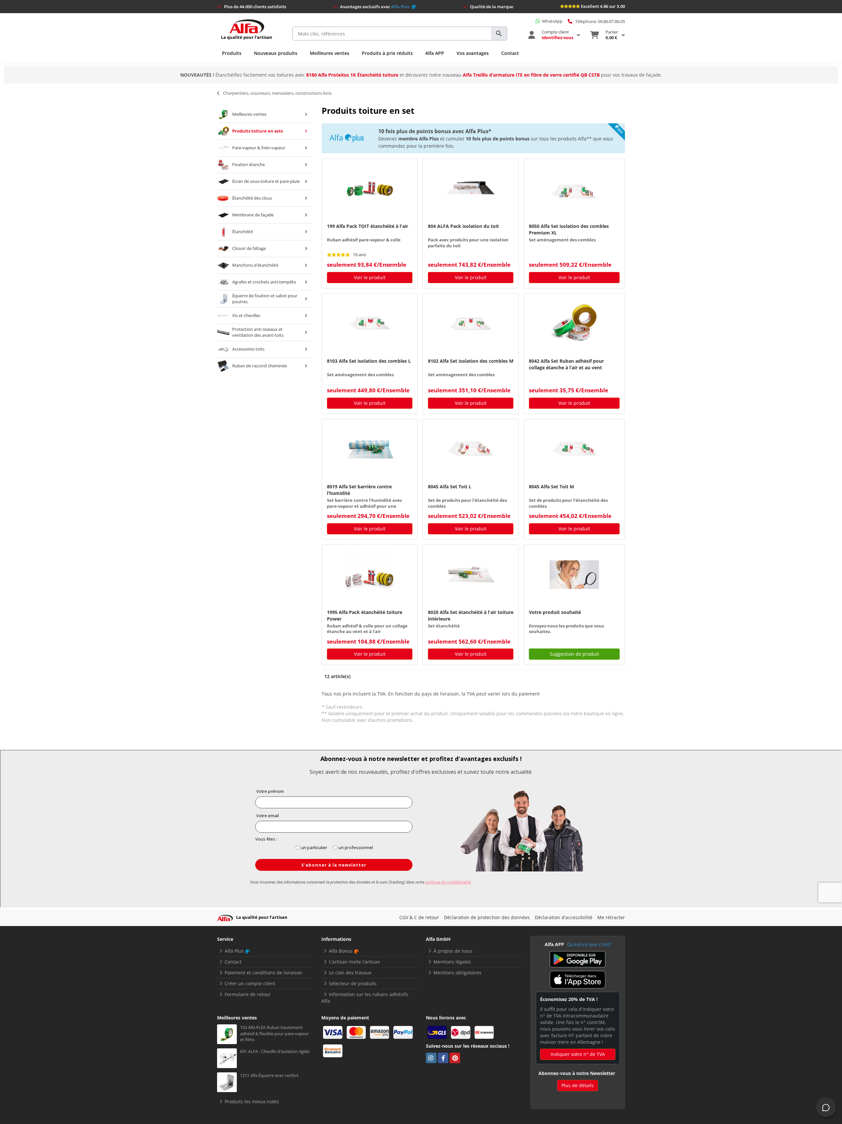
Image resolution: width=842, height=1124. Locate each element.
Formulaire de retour (248, 994)
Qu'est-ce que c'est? (589, 944)
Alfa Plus (400, 7)
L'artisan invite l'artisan (354, 962)
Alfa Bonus (341, 951)
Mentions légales (452, 962)
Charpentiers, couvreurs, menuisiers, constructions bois (277, 93)
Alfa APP (434, 53)
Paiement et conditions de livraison (263, 972)
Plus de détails (577, 1085)
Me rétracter (611, 917)
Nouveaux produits (275, 53)
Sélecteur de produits (353, 983)
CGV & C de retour (419, 917)
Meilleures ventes (329, 53)
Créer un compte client (250, 983)
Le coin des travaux (350, 972)
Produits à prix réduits (387, 53)
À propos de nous (452, 951)
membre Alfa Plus (418, 138)
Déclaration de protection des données (487, 917)
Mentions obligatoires (457, 972)
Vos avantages (473, 53)
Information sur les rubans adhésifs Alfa (364, 997)
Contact (510, 53)
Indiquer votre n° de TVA (578, 1054)
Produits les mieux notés (252, 1101)
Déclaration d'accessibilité (563, 917)
